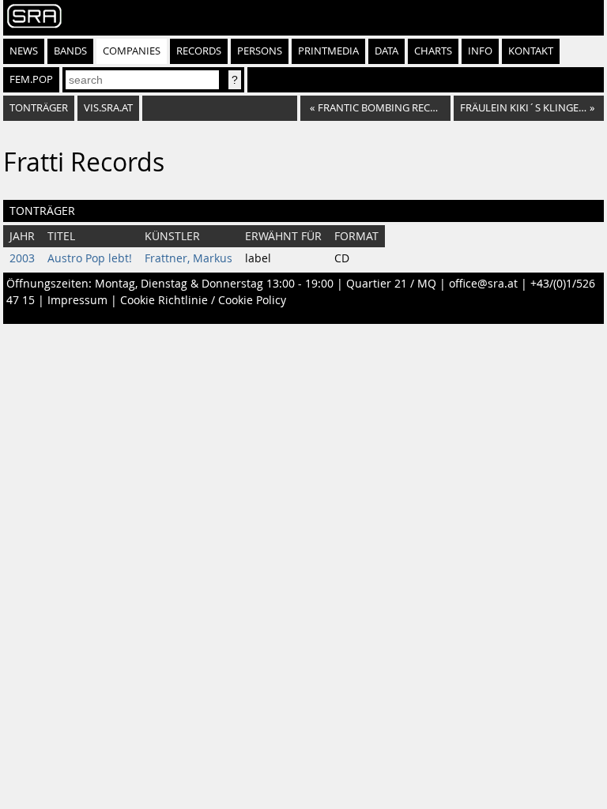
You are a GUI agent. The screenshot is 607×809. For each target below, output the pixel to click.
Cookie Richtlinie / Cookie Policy (203, 300)
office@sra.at (483, 284)
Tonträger (38, 108)
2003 (22, 258)
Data (386, 51)
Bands (70, 51)
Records (198, 51)
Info (480, 51)
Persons (259, 51)
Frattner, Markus (188, 258)
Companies (131, 51)
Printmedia (328, 51)
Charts (433, 51)
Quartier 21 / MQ (391, 284)
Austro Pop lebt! (89, 258)
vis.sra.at (108, 108)
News (23, 51)
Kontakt (530, 51)
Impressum (77, 300)
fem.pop (31, 79)
